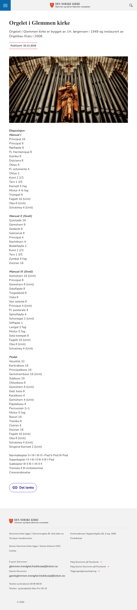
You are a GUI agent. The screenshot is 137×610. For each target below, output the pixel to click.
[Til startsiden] (28, 521)
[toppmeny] (5, 5)
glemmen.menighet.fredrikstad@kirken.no (33, 566)
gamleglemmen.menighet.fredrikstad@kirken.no (37, 575)
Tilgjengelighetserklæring (83, 571)
